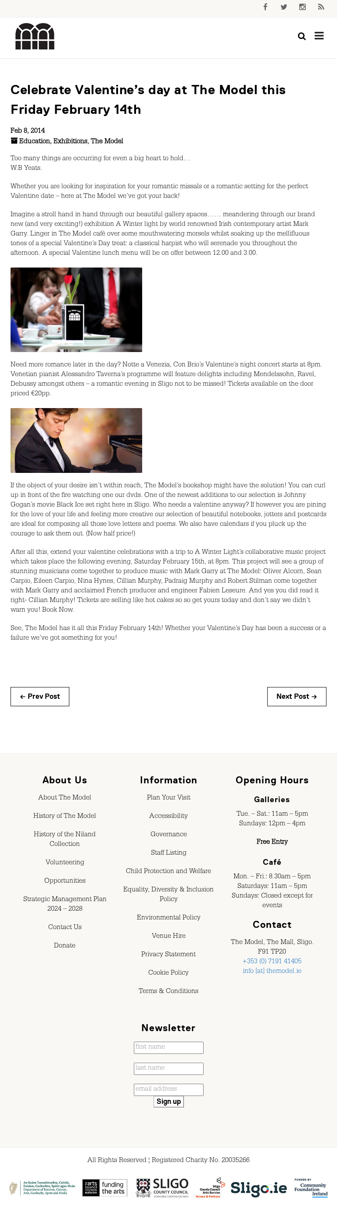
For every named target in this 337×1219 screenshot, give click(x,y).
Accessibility (168, 817)
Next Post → (296, 697)
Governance (169, 835)
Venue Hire (169, 937)
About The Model (64, 798)
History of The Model (64, 817)
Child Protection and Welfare (168, 872)
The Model (107, 142)
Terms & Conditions (168, 992)
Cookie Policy (168, 973)
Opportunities (65, 881)
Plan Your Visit (168, 798)
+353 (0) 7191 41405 (272, 962)
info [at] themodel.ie (272, 972)
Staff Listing (168, 853)
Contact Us (65, 928)
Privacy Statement (168, 955)
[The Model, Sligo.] (35, 37)
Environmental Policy (169, 918)
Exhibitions (70, 142)
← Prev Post (40, 697)
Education (34, 142)
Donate (64, 946)
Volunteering (65, 863)
